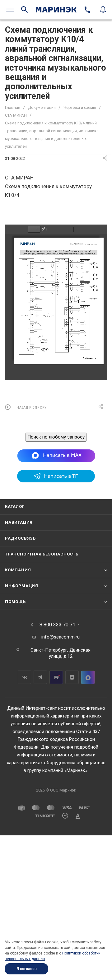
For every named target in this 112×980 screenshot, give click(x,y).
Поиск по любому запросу (56, 437)
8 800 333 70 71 (57, 624)
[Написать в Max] (56, 455)
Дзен (72, 677)
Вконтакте (24, 677)
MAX (88, 677)
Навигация (19, 522)
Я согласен (26, 969)
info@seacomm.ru (60, 637)
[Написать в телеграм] (56, 481)
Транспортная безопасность (41, 554)
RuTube (56, 677)
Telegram (40, 677)
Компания (18, 570)
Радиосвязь (20, 538)
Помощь (15, 601)
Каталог (15, 506)
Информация (21, 585)
